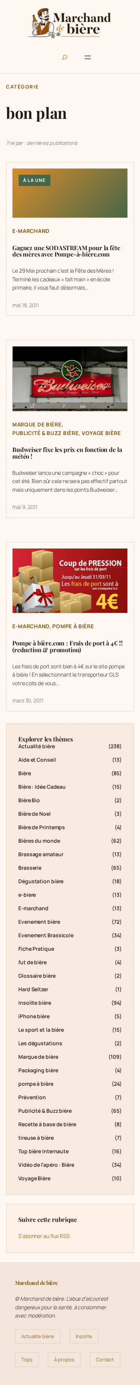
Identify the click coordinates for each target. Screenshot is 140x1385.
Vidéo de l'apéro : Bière (46, 1164)
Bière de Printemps (41, 827)
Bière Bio (29, 800)
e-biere (27, 894)
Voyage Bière (101, 433)
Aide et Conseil (37, 759)
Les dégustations (40, 1043)
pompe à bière (73, 626)
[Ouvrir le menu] (87, 57)
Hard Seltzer (33, 989)
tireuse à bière (36, 1137)
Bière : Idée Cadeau (42, 786)
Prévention (32, 1097)
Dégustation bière (40, 881)
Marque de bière (37, 424)
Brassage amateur (40, 854)
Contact (105, 1359)
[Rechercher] (64, 57)
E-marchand (31, 230)
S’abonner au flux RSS (44, 1235)
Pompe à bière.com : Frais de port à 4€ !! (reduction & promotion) (67, 646)
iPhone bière (34, 1016)
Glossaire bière (37, 975)
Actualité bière (36, 746)
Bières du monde (39, 840)
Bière (24, 773)
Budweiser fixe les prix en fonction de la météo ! (67, 453)
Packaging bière (38, 1070)
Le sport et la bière (41, 1029)
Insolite (84, 1336)
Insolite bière (34, 1002)
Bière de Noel (34, 813)
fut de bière (32, 962)
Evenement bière (39, 921)
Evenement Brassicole (46, 935)
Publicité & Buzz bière (45, 433)
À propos (64, 1359)
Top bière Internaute (43, 1151)
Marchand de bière (36, 1282)
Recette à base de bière (47, 1124)
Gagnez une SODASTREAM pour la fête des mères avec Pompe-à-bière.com (66, 251)
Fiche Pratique (36, 948)
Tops (26, 1359)
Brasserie (29, 867)
